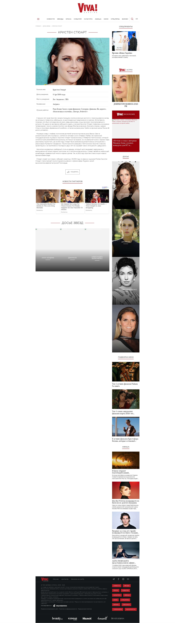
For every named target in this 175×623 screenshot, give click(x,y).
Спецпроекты (126, 26)
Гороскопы (118, 609)
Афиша (125, 447)
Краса (116, 590)
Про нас (56, 579)
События (125, 590)
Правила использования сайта (49, 609)
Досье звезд (46, 26)
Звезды (126, 585)
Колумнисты (130, 609)
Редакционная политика (85, 609)
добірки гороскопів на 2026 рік (126, 105)
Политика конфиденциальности (68, 609)
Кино (115, 600)
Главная (38, 26)
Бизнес (116, 604)
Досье (126, 156)
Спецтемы (125, 600)
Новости (117, 585)
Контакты (64, 579)
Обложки (126, 604)
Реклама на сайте (77, 579)
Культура (117, 595)
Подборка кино (126, 357)
